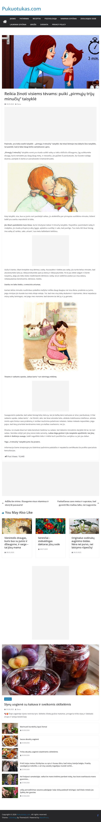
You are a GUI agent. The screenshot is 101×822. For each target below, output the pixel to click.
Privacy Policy (59, 24)
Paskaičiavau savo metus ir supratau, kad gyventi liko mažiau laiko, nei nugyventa (76, 503)
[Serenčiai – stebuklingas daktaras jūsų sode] (51, 520)
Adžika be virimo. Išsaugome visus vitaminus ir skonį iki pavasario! (27, 503)
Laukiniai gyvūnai (18, 24)
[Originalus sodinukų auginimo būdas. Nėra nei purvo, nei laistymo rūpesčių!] (84, 520)
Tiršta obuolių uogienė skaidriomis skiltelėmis (39, 752)
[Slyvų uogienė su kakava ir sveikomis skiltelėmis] (50, 669)
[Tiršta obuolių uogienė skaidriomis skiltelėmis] (10, 753)
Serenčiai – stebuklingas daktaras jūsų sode (49, 541)
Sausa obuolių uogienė (29, 739)
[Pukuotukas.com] (5, 22)
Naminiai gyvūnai (69, 18)
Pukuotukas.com (21, 8)
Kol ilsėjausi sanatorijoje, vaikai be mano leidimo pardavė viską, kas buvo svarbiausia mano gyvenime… (58, 777)
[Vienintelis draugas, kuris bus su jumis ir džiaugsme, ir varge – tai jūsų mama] (17, 520)
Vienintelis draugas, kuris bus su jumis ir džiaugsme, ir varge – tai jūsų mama (16, 542)
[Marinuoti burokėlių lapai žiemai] (10, 728)
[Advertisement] (50, 124)
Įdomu (13, 18)
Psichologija (51, 18)
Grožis (33, 24)
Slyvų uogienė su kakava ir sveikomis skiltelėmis (37, 704)
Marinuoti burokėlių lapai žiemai (33, 727)
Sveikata (44, 24)
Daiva (19, 104)
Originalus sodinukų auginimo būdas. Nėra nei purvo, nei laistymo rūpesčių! (83, 542)
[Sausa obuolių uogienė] (10, 741)
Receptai (37, 18)
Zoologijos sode (88, 18)
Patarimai (24, 18)
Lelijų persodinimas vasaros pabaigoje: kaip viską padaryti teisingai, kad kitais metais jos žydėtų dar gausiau (57, 791)
